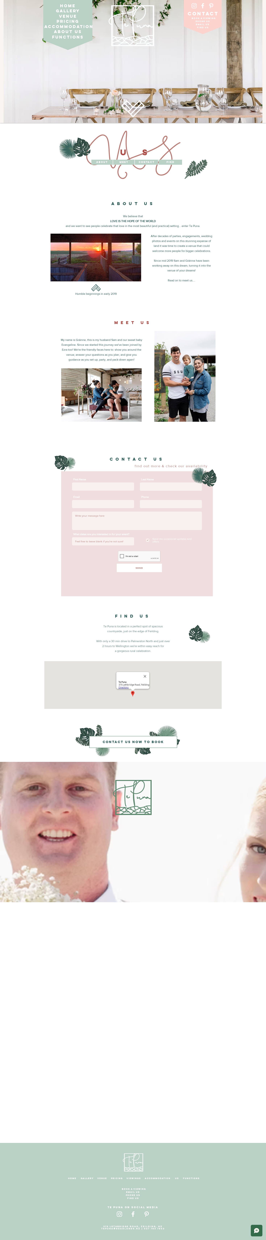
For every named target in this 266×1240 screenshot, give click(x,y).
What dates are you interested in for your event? (101, 534)
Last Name (147, 479)
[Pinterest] (211, 5)
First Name (79, 479)
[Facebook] (202, 5)
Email (76, 496)
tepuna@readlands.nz (120, 1228)
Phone (145, 496)
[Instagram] (194, 5)
